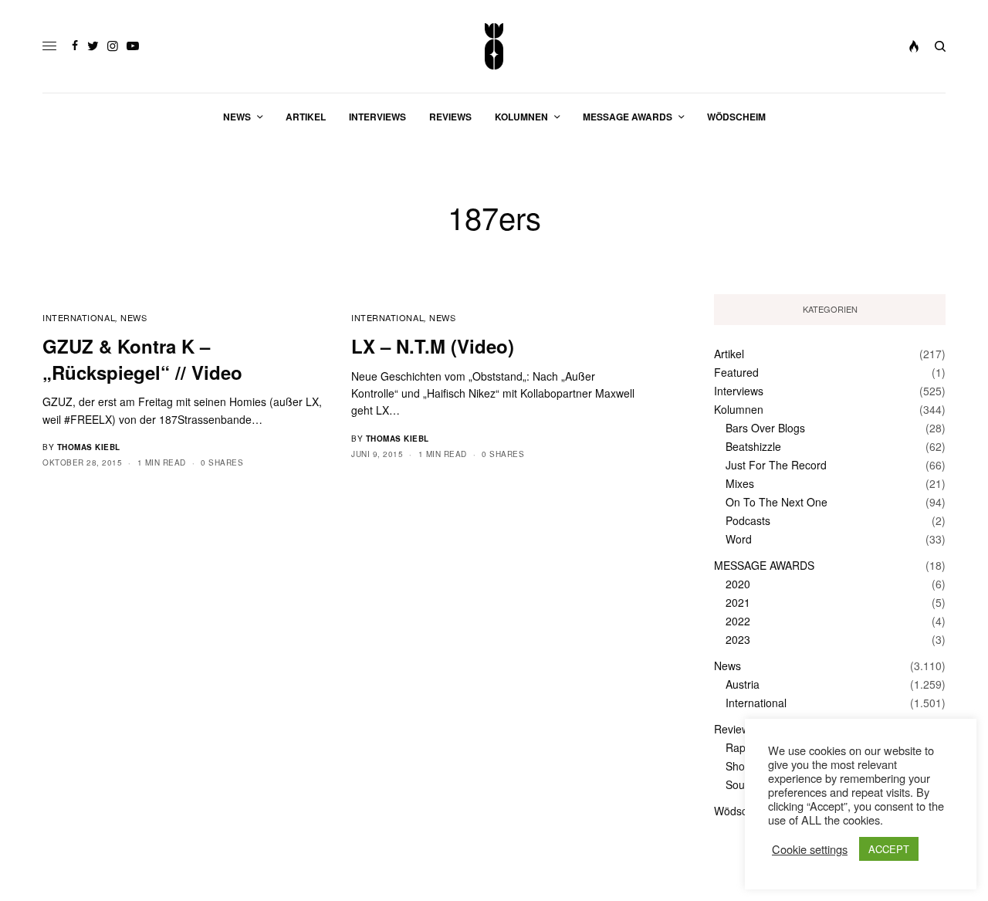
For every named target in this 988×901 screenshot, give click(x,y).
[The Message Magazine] (494, 46)
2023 (738, 639)
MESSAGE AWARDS (764, 565)
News (133, 317)
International (78, 317)
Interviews (738, 390)
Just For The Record (776, 464)
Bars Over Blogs (765, 427)
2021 (738, 602)
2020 (738, 583)
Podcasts (748, 520)
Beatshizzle (753, 446)
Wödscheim (742, 810)
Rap (736, 747)
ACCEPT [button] (888, 849)
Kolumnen (738, 409)
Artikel (729, 353)
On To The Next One (776, 501)
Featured (736, 372)
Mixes (740, 483)
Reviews (734, 728)
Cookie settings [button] (810, 849)
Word (739, 538)
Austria (743, 684)
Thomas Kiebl (88, 447)
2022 (738, 620)
